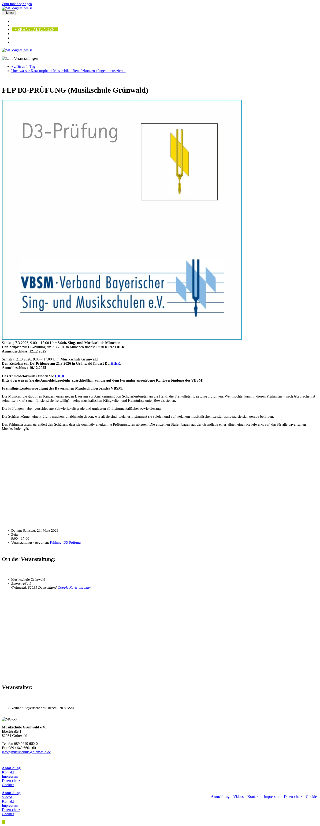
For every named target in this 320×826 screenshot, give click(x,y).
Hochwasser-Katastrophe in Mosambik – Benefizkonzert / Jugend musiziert (68, 71)
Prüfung (56, 542)
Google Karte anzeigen (75, 587)
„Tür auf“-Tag (23, 66)
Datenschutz (11, 781)
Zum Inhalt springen (17, 4)
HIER (115, 363)
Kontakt (8, 772)
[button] (3, 822)
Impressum (10, 776)
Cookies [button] (8, 785)
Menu (10, 13)
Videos (239, 797)
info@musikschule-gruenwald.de (26, 752)
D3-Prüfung (72, 542)
